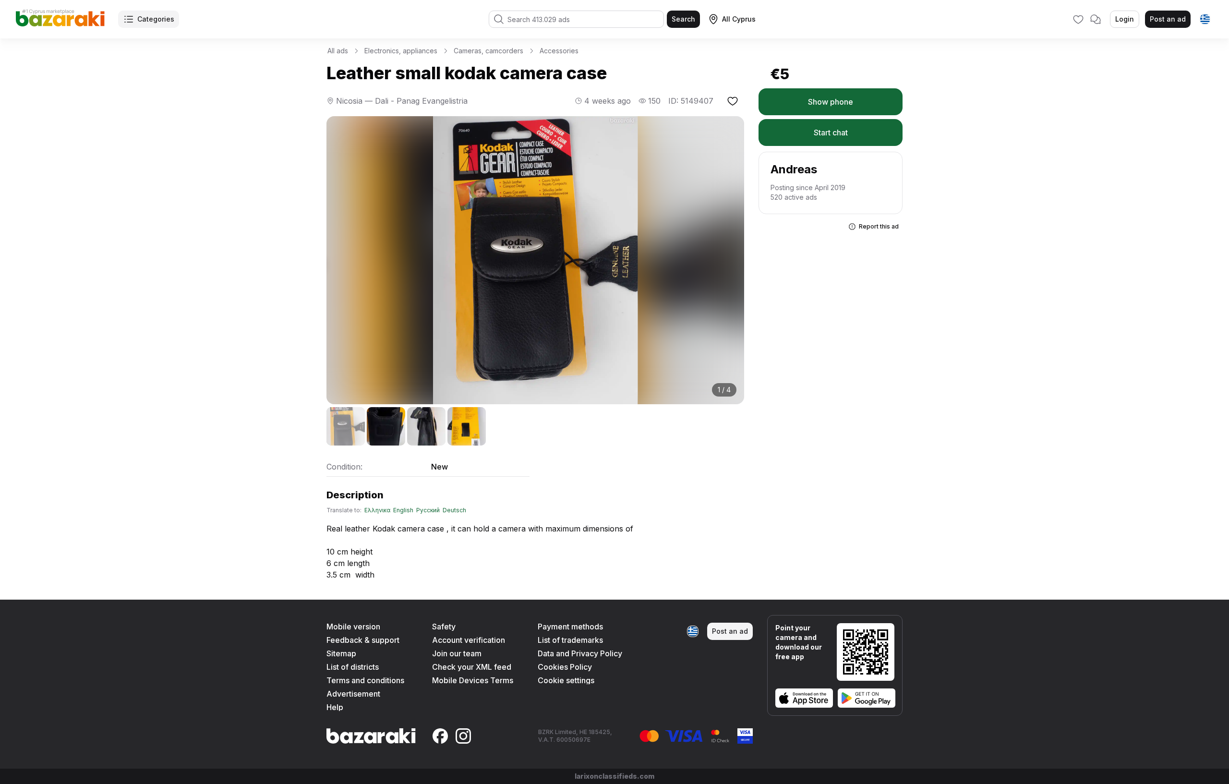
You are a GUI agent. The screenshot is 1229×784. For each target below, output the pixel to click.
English (403, 510)
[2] (386, 426)
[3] (426, 426)
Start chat (831, 132)
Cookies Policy (565, 667)
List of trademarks (570, 640)
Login (1124, 19)
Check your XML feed (471, 667)
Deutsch (454, 510)
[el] (1205, 19)
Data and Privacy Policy (580, 653)
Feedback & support (362, 640)
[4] (466, 426)
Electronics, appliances (400, 51)
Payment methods (570, 626)
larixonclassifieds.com (614, 776)
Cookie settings (566, 680)
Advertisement (353, 694)
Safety (444, 626)
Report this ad (879, 226)
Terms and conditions (365, 680)
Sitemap (341, 653)
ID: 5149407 (690, 100)
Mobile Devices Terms (472, 680)
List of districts (352, 667)
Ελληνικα (377, 510)
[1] (345, 426)
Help (334, 707)
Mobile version (353, 626)
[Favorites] (1078, 19)
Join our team (457, 653)
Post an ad (1168, 19)
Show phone (830, 102)
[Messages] (1095, 19)
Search (683, 19)
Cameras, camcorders (488, 51)
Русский (428, 510)
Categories (155, 19)
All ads (337, 51)
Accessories (559, 51)
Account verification (468, 640)
